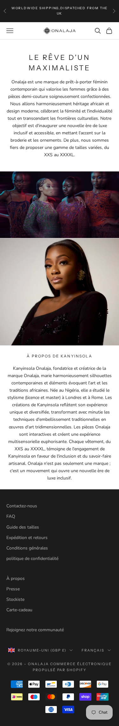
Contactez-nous (21, 506)
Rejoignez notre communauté (35, 630)
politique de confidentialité (32, 559)
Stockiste (15, 599)
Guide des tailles (22, 527)
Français (93, 650)
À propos (15, 578)
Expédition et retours (27, 538)
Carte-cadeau (19, 610)
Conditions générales (27, 548)
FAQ (10, 516)
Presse (13, 589)
